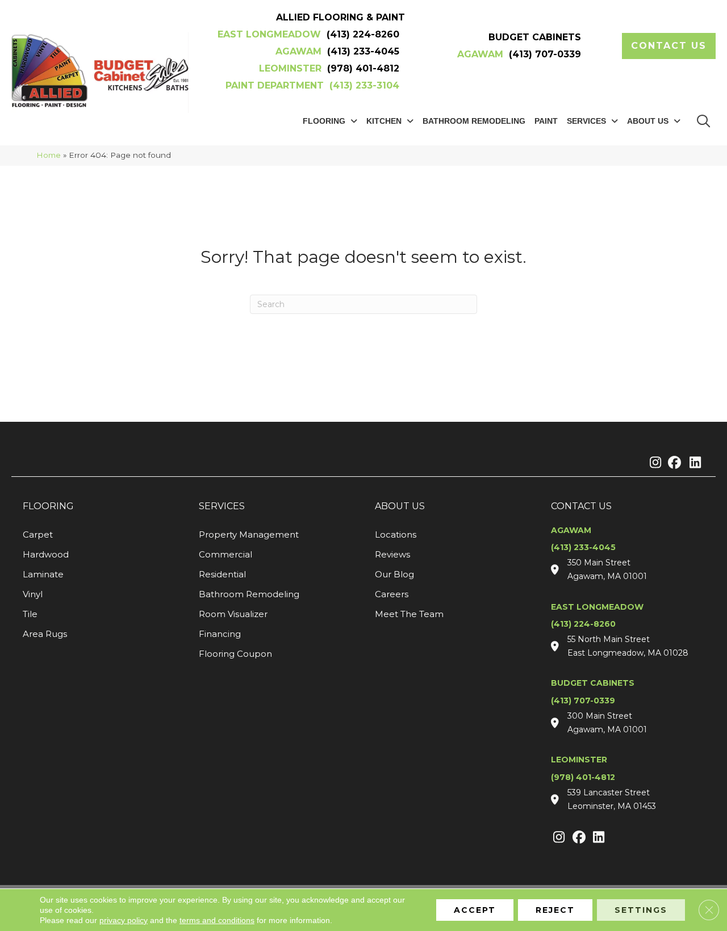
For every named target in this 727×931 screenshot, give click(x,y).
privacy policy (123, 920)
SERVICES (222, 506)
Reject (555, 910)
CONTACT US (581, 506)
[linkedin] (692, 463)
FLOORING (48, 506)
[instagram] (653, 463)
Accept (475, 910)
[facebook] (673, 463)
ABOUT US (400, 506)
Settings (641, 910)
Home (48, 155)
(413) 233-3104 (364, 85)
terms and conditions (216, 920)
